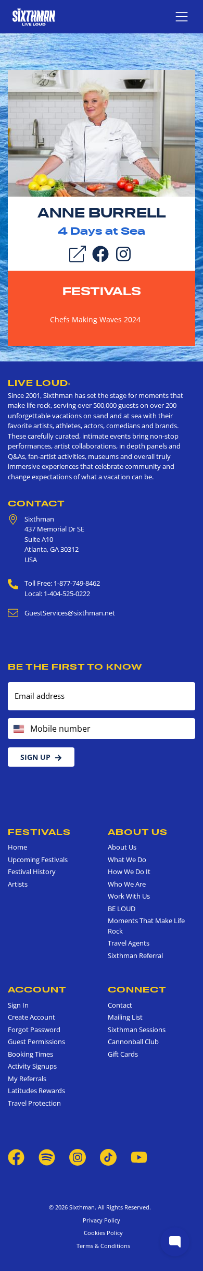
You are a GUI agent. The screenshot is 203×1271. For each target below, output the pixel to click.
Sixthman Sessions (137, 1029)
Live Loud (39, 383)
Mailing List (125, 1017)
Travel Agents (128, 943)
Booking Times (30, 1054)
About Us (138, 832)
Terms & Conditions (101, 1246)
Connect (137, 989)
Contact (36, 503)
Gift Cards (123, 1054)
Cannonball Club (133, 1041)
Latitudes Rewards (36, 1090)
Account (37, 989)
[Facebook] (100, 253)
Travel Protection (34, 1103)
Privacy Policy (101, 1220)
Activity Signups (32, 1066)
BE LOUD (121, 908)
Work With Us (129, 896)
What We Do (127, 859)
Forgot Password (34, 1029)
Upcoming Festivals (38, 859)
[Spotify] (47, 1156)
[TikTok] (109, 1156)
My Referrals (27, 1078)
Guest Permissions (36, 1041)
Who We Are (127, 884)
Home (17, 847)
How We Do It (129, 871)
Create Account (31, 1017)
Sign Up (35, 757)
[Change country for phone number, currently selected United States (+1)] (18, 729)
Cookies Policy (102, 1233)
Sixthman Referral (135, 955)
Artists (18, 884)
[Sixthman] (33, 16)
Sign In (18, 1005)
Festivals (101, 291)
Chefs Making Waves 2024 (95, 319)
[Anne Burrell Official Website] (101, 132)
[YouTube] (139, 1156)
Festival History (32, 871)
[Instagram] (123, 253)
